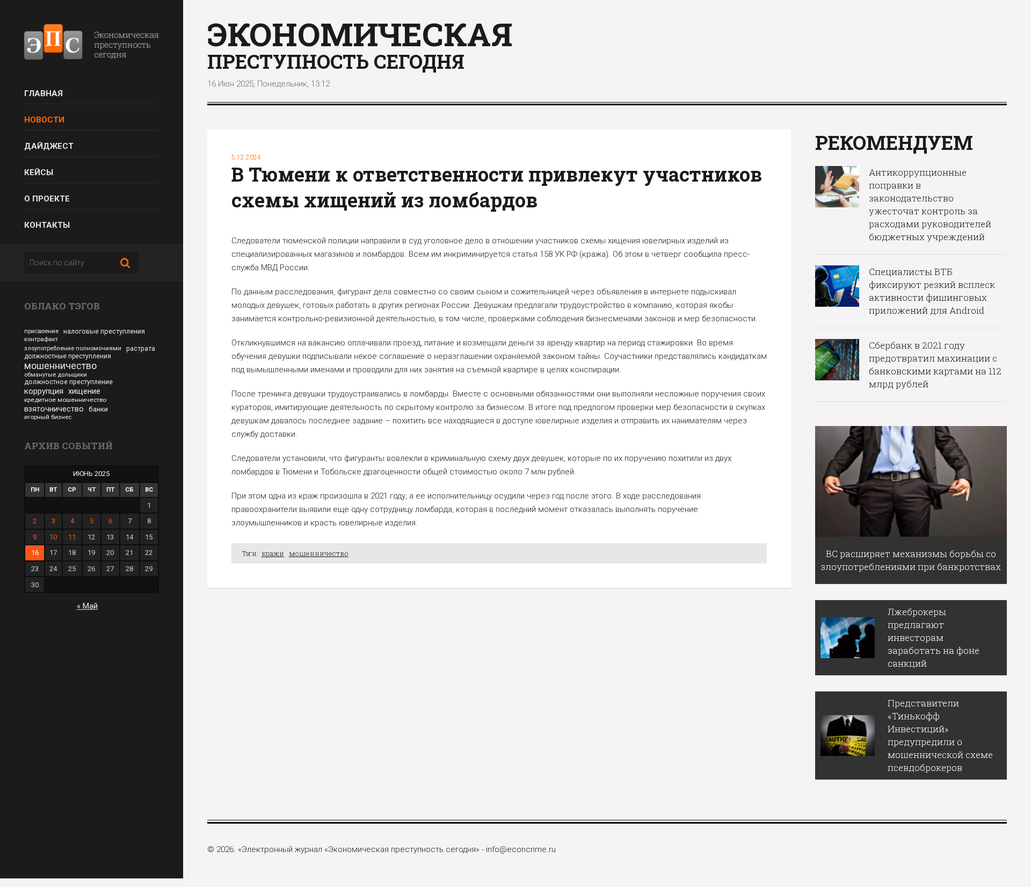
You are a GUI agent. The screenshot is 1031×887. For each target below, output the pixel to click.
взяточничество (54, 409)
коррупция (43, 391)
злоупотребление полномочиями (72, 348)
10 (53, 537)
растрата (140, 348)
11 (72, 537)
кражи (273, 553)
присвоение (41, 331)
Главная (43, 93)
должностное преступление (68, 382)
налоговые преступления (104, 331)
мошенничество (60, 365)
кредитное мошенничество (65, 399)
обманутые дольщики (55, 374)
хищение (84, 391)
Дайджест (49, 146)
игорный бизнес (47, 417)
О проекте (47, 199)
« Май (87, 606)
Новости (44, 120)
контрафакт (41, 339)
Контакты (47, 225)
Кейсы (38, 172)
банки (98, 409)
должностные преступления (67, 356)
